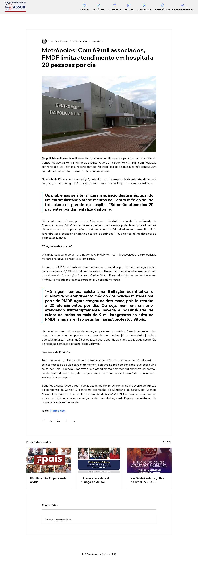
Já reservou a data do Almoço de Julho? (95, 480)
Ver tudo (167, 441)
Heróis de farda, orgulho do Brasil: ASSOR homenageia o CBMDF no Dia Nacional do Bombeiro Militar (148, 480)
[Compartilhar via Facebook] (43, 421)
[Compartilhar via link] (66, 421)
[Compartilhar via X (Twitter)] (50, 421)
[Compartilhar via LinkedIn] (58, 421)
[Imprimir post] (73, 421)
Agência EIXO (109, 554)
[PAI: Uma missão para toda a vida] (48, 460)
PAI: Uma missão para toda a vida (48, 480)
